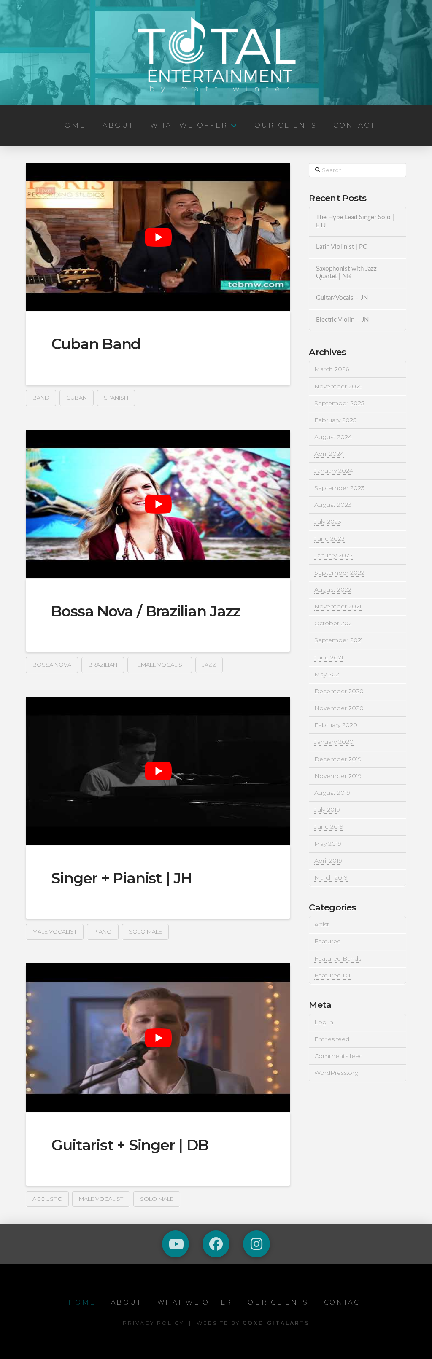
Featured (327, 941)
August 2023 (332, 505)
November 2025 (338, 386)
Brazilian (102, 664)
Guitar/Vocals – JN (342, 298)
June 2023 (329, 538)
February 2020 (335, 725)
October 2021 (334, 623)
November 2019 (338, 776)
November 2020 (339, 708)
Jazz (209, 664)
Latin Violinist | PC (341, 247)
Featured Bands (337, 958)
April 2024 (329, 453)
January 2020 (334, 741)
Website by (253, 1323)
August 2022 (332, 589)
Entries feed (331, 1039)
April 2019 (328, 860)
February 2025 (335, 420)
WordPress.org (336, 1072)
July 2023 (327, 521)
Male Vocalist (54, 931)
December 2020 (339, 691)
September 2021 (338, 640)
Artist (321, 924)
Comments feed (338, 1056)
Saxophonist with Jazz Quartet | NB (346, 273)
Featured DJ (332, 975)
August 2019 (332, 793)
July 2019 (327, 809)
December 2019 (338, 759)
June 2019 (328, 826)
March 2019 (331, 877)
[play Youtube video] (158, 237)
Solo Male (145, 931)
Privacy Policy (153, 1323)
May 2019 (327, 844)
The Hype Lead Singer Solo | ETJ (355, 221)
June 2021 (328, 657)
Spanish (116, 397)
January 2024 (333, 470)
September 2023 (339, 488)
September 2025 (339, 403)
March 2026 (331, 369)
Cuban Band (95, 344)
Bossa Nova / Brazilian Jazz (145, 611)
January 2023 (333, 555)
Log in (323, 1022)
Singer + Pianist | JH (121, 878)
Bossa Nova (51, 664)
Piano (103, 931)
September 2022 (339, 572)
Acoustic (47, 1198)
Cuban (76, 397)
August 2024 (333, 437)
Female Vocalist (159, 664)
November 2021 (338, 606)
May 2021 (327, 674)
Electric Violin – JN (342, 320)
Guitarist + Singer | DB (129, 1145)
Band (40, 397)
